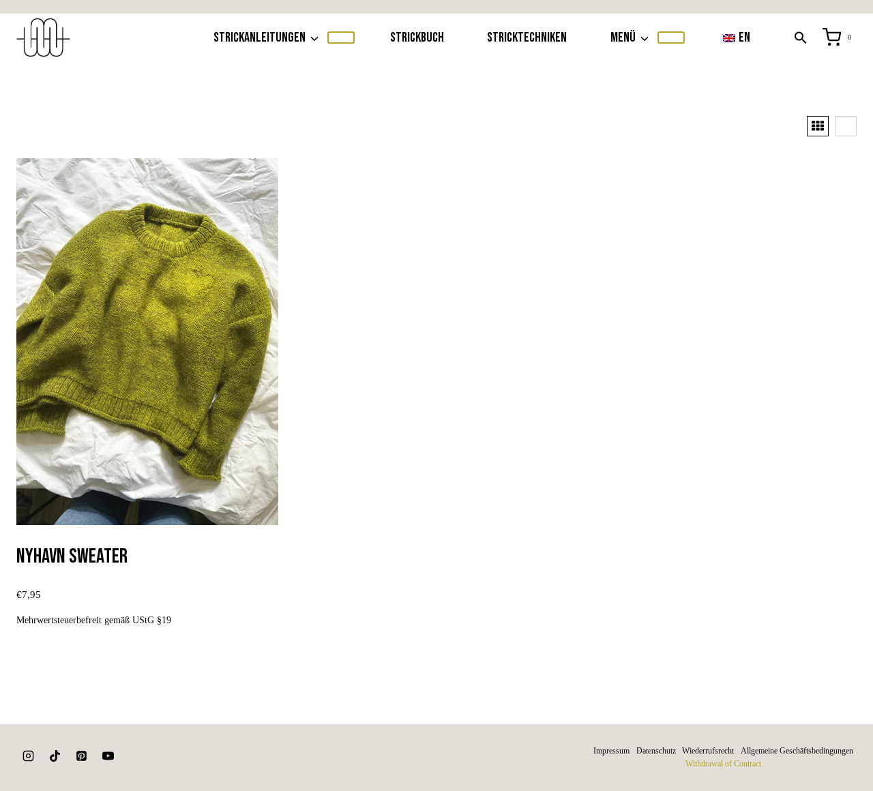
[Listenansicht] (846, 126)
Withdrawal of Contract (723, 763)
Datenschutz (656, 751)
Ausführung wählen (147, 652)
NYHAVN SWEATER (72, 556)
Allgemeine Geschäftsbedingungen (797, 751)
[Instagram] (28, 756)
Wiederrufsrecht (708, 751)
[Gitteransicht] (818, 126)
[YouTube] (107, 756)
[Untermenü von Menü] (671, 37)
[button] (801, 37)
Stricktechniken (527, 37)
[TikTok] (54, 756)
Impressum (611, 751)
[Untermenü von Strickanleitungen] (341, 37)
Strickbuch (417, 37)
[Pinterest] (81, 756)
